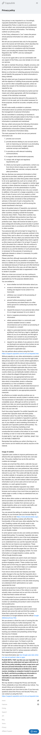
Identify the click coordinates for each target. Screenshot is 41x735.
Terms (4, 723)
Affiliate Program (7, 731)
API (3, 716)
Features (4, 704)
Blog (3, 719)
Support (4, 712)
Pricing (4, 708)
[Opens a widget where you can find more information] (34, 731)
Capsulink (8, 3)
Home (3, 700)
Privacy (4, 727)
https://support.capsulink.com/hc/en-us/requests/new (20, 354)
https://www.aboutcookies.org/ (27, 517)
